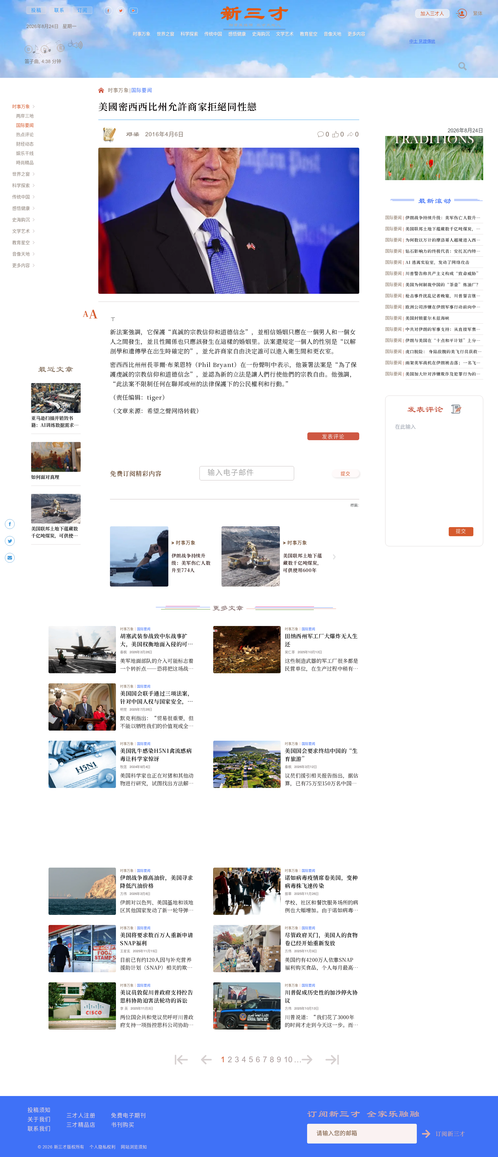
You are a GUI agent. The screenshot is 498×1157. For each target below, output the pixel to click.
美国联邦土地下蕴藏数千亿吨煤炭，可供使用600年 (56, 532)
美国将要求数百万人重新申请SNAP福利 (156, 939)
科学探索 (189, 34)
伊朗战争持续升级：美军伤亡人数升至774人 (191, 562)
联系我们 (39, 1128)
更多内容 (356, 34)
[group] (61, 54)
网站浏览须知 (134, 1147)
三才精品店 (80, 1124)
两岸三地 (25, 116)
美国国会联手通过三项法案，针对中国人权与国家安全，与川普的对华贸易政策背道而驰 (156, 697)
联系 (59, 10)
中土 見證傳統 (422, 41)
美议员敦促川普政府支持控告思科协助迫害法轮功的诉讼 (156, 996)
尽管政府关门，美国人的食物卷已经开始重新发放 (321, 939)
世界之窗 (165, 34)
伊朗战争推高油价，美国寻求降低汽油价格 (156, 881)
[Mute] (77, 45)
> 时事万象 (183, 543)
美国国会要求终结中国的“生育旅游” (321, 755)
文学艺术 (285, 34)
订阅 (82, 10)
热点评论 (25, 134)
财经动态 (25, 144)
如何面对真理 (45, 476)
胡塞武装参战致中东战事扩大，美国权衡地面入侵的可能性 (156, 640)
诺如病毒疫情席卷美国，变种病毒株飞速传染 (321, 881)
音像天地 (332, 34)
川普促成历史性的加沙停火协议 (321, 996)
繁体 (477, 13)
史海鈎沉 (261, 34)
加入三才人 (432, 13)
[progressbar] (90, 45)
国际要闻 (25, 125)
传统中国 (213, 34)
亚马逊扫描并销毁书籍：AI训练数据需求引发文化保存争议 (55, 421)
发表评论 (333, 437)
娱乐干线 (25, 153)
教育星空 (308, 34)
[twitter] (10, 541)
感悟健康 (237, 34)
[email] (10, 558)
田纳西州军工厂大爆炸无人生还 (321, 640)
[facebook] (10, 524)
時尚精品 (25, 162)
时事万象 (141, 34)
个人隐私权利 (102, 1147)
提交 (346, 474)
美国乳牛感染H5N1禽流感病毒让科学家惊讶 (156, 755)
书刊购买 (122, 1124)
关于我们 (39, 1119)
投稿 (36, 10)
